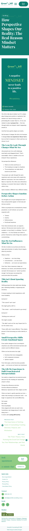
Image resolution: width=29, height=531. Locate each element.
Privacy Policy (5, 481)
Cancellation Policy (7, 486)
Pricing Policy (5, 484)
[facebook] (3, 504)
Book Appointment (6, 477)
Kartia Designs (18, 529)
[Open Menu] (15, 4)
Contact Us (5, 479)
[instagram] (7, 504)
